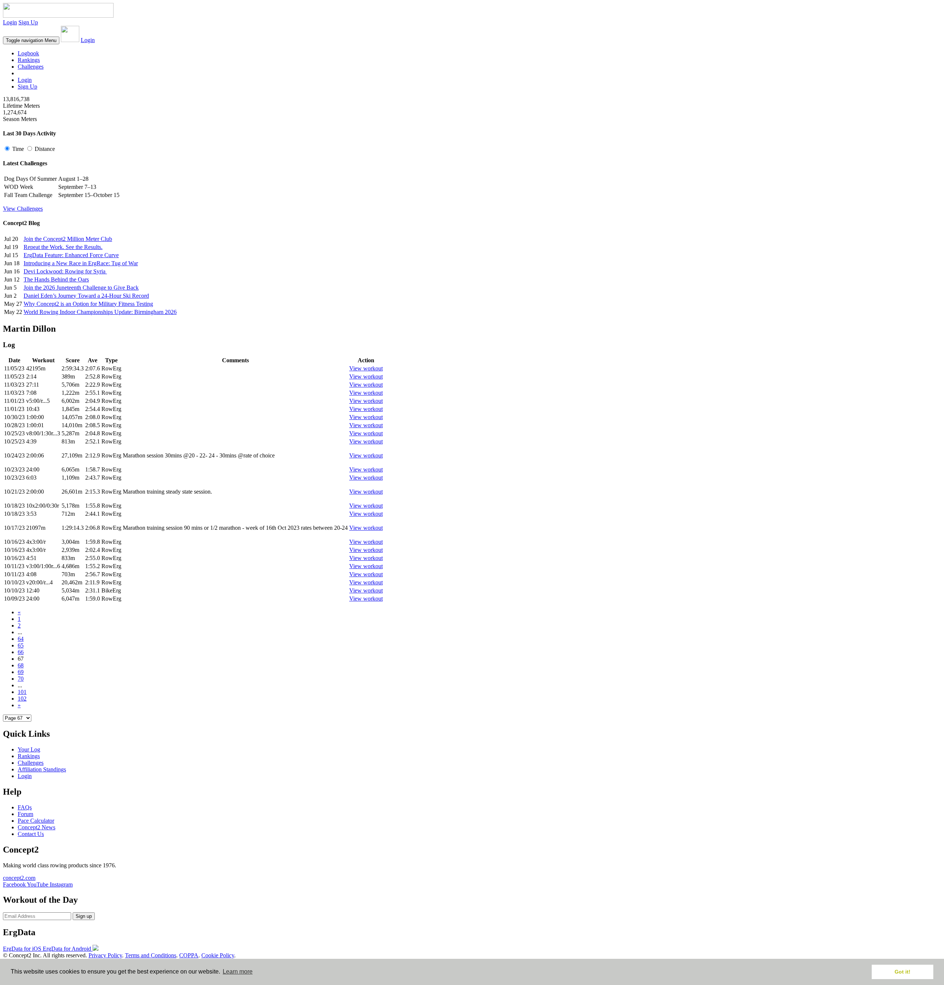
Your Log (29, 749)
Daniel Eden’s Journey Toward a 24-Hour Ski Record (86, 296)
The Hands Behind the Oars (56, 279)
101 (22, 692)
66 (21, 652)
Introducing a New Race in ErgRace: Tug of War (81, 263)
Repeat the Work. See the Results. (63, 247)
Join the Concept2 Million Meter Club (68, 239)
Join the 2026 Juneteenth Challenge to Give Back (81, 287)
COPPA (188, 955)
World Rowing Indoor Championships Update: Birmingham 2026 (100, 312)
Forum (25, 814)
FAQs (25, 807)
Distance (44, 149)
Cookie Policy (217, 955)
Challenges (31, 66)
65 (21, 645)
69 (21, 672)
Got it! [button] (902, 972)
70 (21, 678)
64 (21, 639)
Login (10, 22)
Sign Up (28, 22)
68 (21, 665)
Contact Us (31, 834)
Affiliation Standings (42, 769)
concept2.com (19, 878)
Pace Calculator (36, 821)
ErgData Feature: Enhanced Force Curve (71, 255)
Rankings (29, 60)
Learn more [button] (238, 971)
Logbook (28, 53)
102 (22, 698)
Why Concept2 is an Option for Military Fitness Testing (88, 304)
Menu (31, 40)
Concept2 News (36, 827)
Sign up (84, 916)
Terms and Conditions (150, 955)
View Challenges (23, 208)
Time (18, 149)
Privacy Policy (105, 955)
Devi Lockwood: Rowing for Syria (65, 271)
